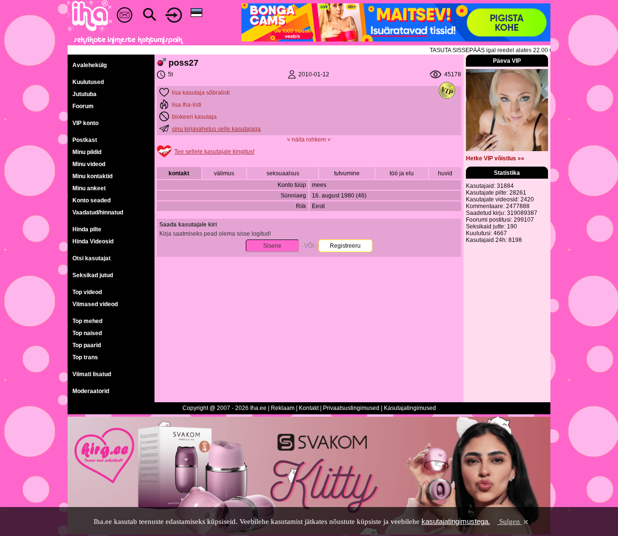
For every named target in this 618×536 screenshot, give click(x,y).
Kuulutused (88, 82)
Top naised (87, 333)
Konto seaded (91, 200)
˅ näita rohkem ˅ (309, 139)
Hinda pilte (86, 229)
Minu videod (88, 164)
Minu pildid (86, 152)
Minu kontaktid (92, 176)
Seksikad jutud (92, 275)
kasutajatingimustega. (455, 521)
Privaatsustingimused (351, 408)
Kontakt (309, 408)
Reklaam (283, 408)
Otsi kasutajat (91, 258)
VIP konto (85, 123)
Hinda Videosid (92, 241)
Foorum (83, 106)
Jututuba (84, 94)
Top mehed (87, 321)
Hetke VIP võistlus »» (495, 158)
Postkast (84, 140)
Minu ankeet (89, 188)
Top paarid (86, 345)
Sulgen (509, 521)
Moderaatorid (90, 391)
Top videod (87, 292)
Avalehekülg (89, 65)
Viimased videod (95, 304)
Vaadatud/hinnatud (97, 212)
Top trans (85, 357)
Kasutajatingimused (410, 408)
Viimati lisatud (91, 374)
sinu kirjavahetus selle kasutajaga (216, 129)
